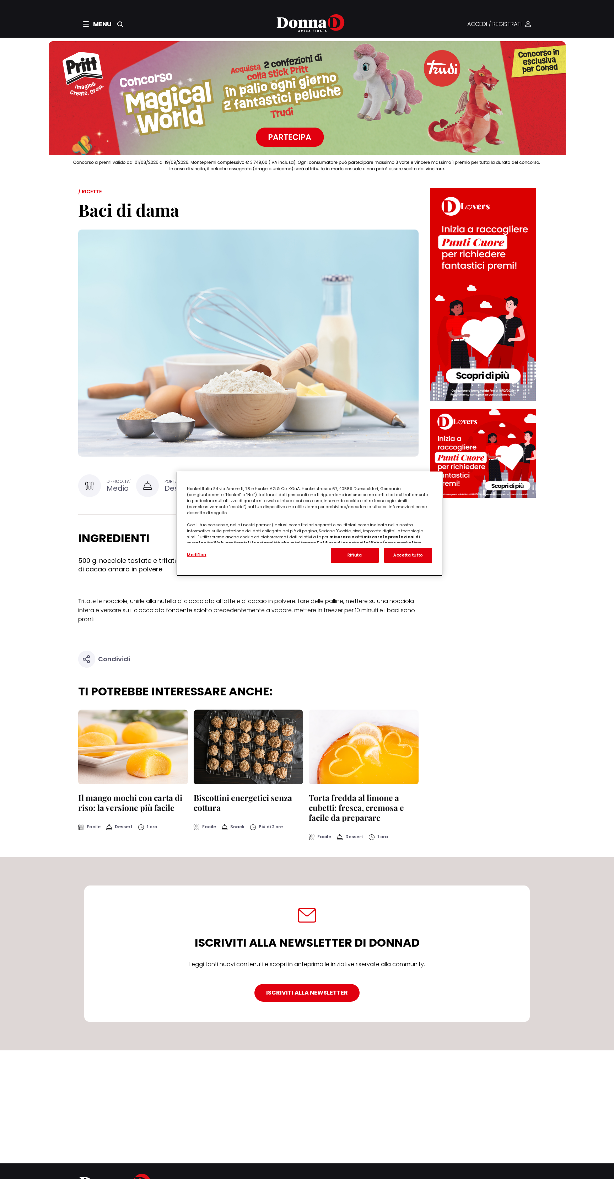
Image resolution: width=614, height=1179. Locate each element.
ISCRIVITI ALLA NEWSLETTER (307, 993)
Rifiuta (355, 555)
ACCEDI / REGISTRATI (494, 24)
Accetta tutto (407, 555)
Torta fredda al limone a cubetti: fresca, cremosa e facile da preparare (356, 807)
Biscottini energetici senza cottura (243, 802)
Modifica (196, 555)
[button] (97, 24)
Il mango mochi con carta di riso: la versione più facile (130, 802)
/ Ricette (90, 191)
